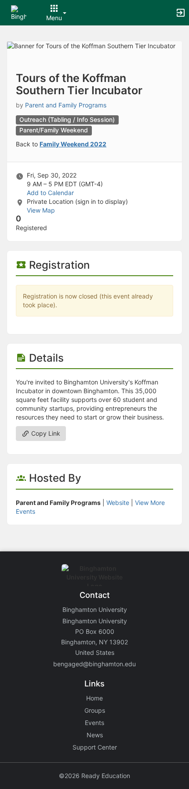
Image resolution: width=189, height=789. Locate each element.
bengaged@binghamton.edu (94, 664)
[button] (19, 12)
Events (94, 722)
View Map (41, 210)
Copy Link (44, 433)
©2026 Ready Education (94, 775)
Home (94, 698)
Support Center (95, 747)
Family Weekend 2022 (73, 144)
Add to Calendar (50, 192)
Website (117, 502)
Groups (94, 710)
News (95, 735)
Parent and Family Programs (65, 105)
